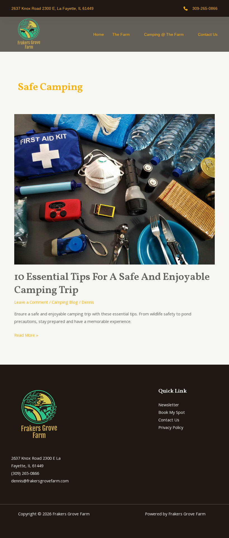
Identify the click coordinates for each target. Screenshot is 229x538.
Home (98, 34)
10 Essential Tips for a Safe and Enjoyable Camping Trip (112, 284)
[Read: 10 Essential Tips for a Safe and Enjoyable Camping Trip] (114, 189)
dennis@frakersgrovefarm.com (40, 480)
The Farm (121, 34)
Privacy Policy (170, 427)
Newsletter (168, 404)
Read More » (26, 334)
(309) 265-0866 (25, 473)
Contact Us (208, 34)
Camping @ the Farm (164, 34)
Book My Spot (171, 412)
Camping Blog (65, 302)
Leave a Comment (31, 302)
